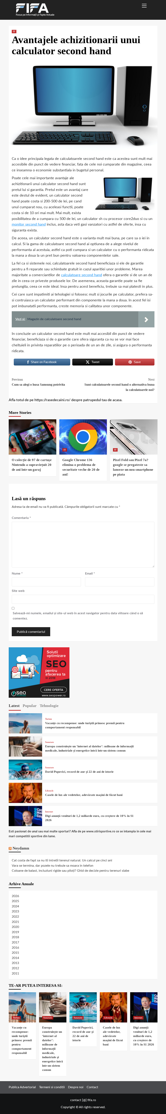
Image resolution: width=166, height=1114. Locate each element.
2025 (15, 901)
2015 (15, 952)
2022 (15, 916)
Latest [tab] (14, 705)
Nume (17, 573)
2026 (15, 896)
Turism (48, 719)
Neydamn (21, 848)
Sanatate (49, 742)
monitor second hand (29, 224)
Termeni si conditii (52, 1087)
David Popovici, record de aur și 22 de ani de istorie (79, 771)
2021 (15, 921)
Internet (49, 812)
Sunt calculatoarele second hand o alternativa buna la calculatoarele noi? (119, 384)
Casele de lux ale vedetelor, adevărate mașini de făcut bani (83, 794)
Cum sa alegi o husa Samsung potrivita (38, 382)
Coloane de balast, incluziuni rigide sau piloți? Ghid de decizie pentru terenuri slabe (70, 870)
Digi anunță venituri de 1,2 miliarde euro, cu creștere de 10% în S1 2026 (143, 1036)
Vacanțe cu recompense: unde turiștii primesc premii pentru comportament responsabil (22, 1040)
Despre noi (75, 1087)
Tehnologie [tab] (49, 705)
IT (14, 31)
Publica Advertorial (22, 1087)
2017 (15, 942)
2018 (15, 937)
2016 (15, 947)
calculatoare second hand (81, 275)
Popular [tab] (30, 705)
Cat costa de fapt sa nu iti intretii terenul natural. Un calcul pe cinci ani (62, 860)
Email (90, 573)
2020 (15, 927)
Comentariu (21, 518)
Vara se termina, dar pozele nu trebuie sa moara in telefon (52, 865)
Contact (92, 1087)
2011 (15, 973)
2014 (15, 958)
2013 (15, 963)
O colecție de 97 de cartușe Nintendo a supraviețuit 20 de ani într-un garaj (32, 465)
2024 (15, 906)
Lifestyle (49, 791)
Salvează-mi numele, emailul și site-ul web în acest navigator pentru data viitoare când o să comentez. (78, 616)
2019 (15, 932)
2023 (15, 911)
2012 (15, 968)
